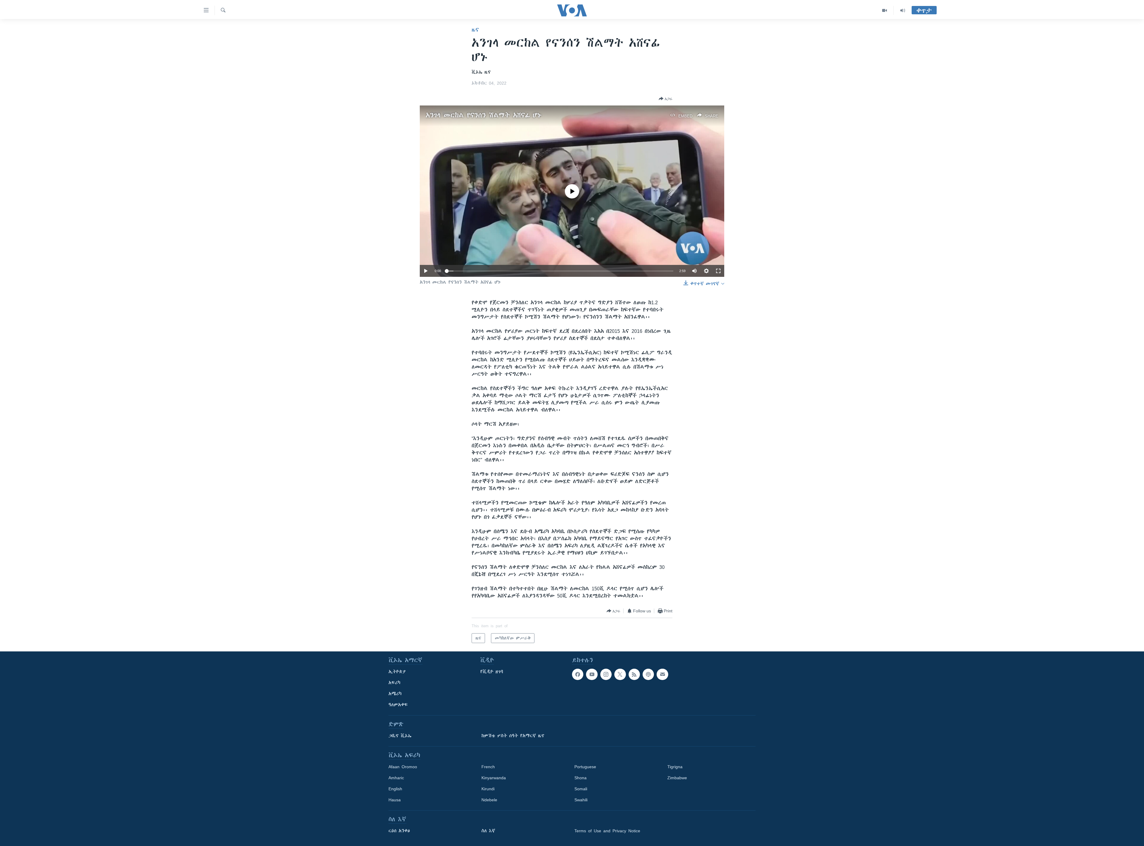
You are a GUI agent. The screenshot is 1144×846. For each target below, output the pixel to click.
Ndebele (489, 799)
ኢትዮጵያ (397, 671)
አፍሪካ (394, 682)
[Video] (885, 10)
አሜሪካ (395, 693)
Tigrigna (675, 766)
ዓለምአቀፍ (398, 704)
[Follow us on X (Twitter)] (620, 674)
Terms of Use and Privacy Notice (607, 830)
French (488, 766)
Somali (580, 788)
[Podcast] (648, 674)
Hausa (394, 799)
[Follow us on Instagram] (606, 674)
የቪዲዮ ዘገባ (491, 671)
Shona (580, 777)
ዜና (475, 30)
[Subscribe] (662, 674)
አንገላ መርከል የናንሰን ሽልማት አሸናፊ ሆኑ (484, 115)
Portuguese (585, 766)
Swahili (580, 799)
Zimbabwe (677, 777)
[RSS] (634, 674)
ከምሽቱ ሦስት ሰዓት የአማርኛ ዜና (512, 735)
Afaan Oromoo (402, 766)
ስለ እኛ (488, 830)
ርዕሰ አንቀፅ (399, 830)
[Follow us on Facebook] (577, 674)
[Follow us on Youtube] (591, 674)
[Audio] (903, 10)
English (395, 788)
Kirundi (488, 788)
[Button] (665, 98)
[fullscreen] (718, 271)
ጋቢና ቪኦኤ (399, 735)
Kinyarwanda (493, 777)
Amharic (396, 777)
